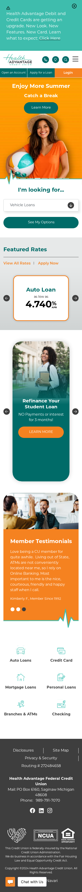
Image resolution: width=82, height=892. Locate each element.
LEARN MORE (41, 432)
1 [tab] (12, 609)
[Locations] (55, 59)
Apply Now (48, 263)
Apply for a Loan (41, 72)
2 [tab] (18, 609)
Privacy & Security (41, 758)
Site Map (61, 750)
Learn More (41, 107)
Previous (6, 298)
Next (75, 298)
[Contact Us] (45, 59)
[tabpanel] (41, 587)
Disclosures (23, 750)
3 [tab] (24, 609)
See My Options (41, 222)
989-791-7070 (48, 801)
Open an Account (14, 72)
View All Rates (17, 263)
